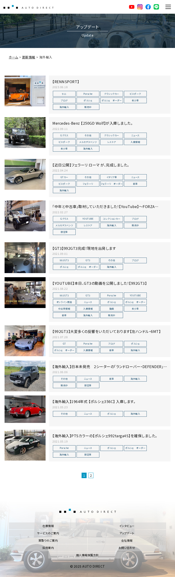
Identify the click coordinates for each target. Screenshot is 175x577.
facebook (148, 7)
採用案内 (48, 548)
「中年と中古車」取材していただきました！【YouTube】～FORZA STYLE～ (103, 209)
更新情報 (28, 57)
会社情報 (127, 540)
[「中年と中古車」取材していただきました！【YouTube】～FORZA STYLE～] (25, 215)
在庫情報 (48, 526)
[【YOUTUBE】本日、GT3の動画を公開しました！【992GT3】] (25, 292)
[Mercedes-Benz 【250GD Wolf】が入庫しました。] (25, 132)
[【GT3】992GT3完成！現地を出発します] (25, 257)
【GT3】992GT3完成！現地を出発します (84, 248)
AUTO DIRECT (28, 7)
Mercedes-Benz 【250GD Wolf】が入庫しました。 (92, 123)
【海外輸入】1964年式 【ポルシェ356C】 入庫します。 (93, 401)
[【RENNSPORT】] (25, 91)
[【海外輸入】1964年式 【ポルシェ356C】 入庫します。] (25, 410)
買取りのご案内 (48, 540)
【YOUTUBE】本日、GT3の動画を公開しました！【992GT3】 (99, 283)
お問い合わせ (126, 548)
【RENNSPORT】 (65, 81)
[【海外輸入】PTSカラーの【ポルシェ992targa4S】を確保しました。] (25, 445)
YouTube (131, 7)
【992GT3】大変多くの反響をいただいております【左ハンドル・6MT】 (106, 331)
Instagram (140, 7)
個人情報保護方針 (87, 555)
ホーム (13, 57)
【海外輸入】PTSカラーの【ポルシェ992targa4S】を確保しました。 (104, 435)
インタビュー (127, 526)
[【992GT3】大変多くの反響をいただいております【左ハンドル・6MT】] (25, 340)
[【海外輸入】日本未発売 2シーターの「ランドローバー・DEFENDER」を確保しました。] (25, 376)
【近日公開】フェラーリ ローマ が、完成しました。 (90, 165)
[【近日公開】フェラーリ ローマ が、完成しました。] (25, 174)
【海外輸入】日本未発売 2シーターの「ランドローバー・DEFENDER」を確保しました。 (109, 369)
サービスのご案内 (48, 533)
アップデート (126, 533)
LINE (156, 7)
